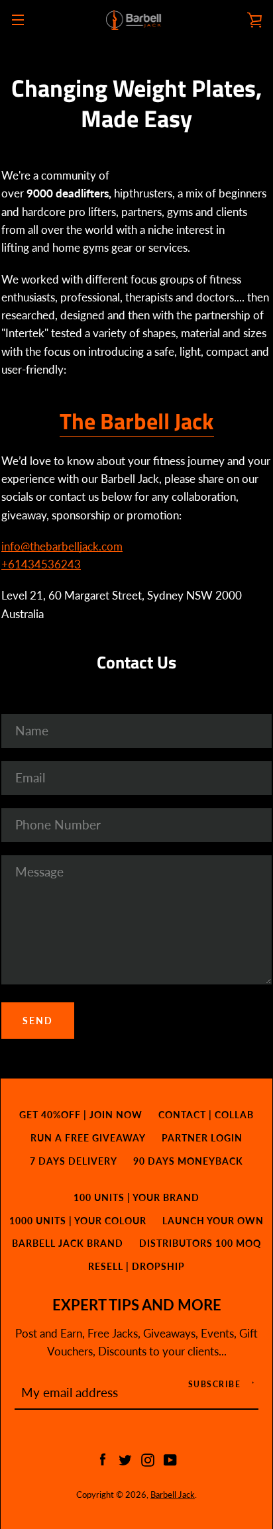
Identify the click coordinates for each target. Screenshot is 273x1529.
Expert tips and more (136, 1305)
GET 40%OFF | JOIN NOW (80, 1114)
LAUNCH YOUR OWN (213, 1220)
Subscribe (214, 1384)
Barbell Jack (172, 1494)
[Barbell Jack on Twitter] (125, 1458)
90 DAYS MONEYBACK (188, 1161)
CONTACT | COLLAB (206, 1114)
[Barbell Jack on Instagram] (147, 1458)
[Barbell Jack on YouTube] (170, 1458)
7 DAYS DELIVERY (73, 1161)
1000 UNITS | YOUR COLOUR (77, 1220)
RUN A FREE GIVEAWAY (88, 1137)
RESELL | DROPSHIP (136, 1266)
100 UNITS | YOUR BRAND (136, 1197)
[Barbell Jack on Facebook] (102, 1458)
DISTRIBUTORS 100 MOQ (200, 1243)
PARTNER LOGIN (202, 1137)
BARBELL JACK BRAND (67, 1243)
